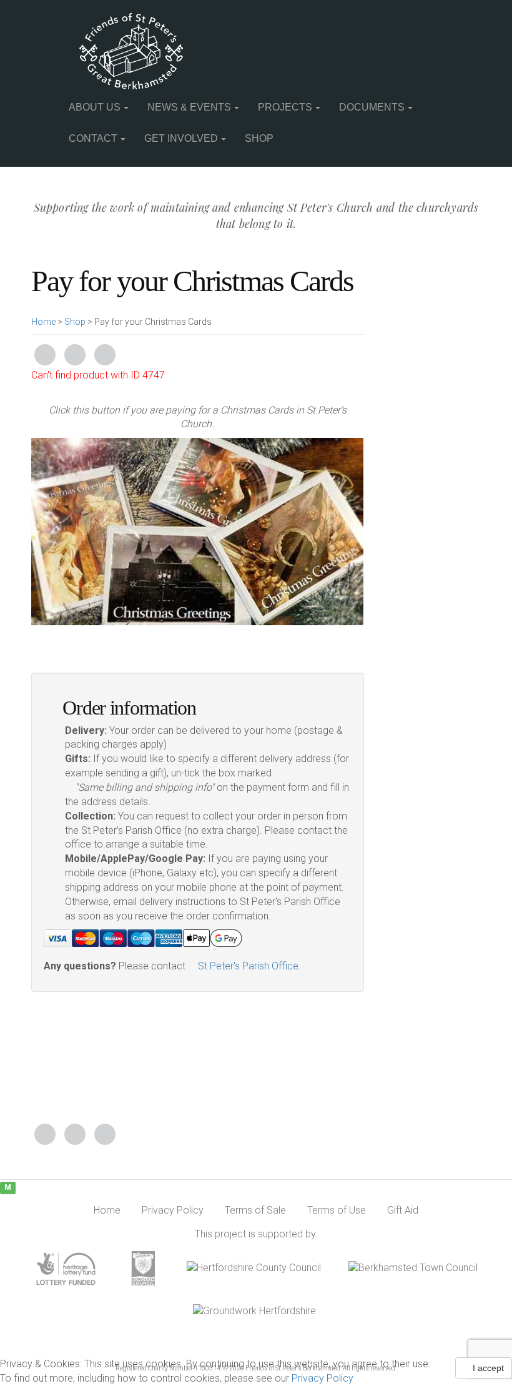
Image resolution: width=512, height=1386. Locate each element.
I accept (487, 1368)
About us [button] (95, 107)
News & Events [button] (189, 107)
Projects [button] (285, 107)
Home (43, 322)
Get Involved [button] (181, 138)
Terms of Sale (255, 1210)
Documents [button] (372, 107)
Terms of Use (336, 1210)
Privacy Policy (322, 1378)
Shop (259, 138)
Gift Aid (402, 1210)
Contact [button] (93, 138)
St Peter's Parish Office (246, 966)
